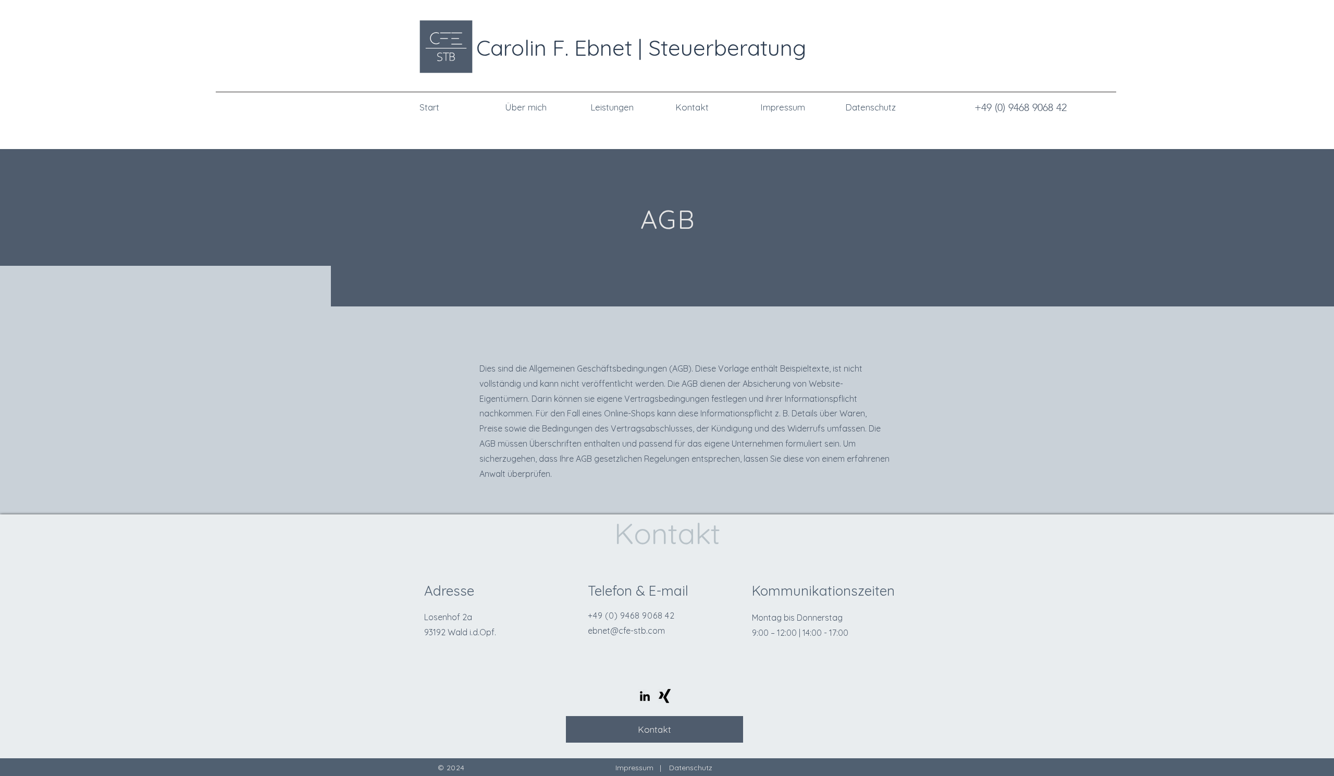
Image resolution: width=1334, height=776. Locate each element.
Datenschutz (690, 767)
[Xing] (665, 696)
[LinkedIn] (645, 696)
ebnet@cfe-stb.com (626, 630)
